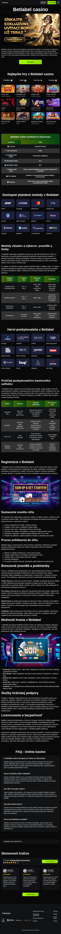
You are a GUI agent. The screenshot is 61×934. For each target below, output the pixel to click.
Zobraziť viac (30, 894)
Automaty (52, 80)
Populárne (7, 80)
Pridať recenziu (50, 861)
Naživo (22, 80)
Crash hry (37, 80)
